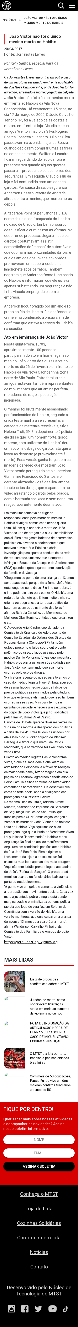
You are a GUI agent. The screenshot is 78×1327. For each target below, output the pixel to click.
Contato (39, 1267)
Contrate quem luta (39, 1238)
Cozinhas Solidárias (39, 1223)
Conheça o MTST (39, 1194)
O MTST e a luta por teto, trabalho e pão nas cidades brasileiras (49, 1058)
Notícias (39, 1252)
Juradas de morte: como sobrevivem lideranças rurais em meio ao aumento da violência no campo (49, 1006)
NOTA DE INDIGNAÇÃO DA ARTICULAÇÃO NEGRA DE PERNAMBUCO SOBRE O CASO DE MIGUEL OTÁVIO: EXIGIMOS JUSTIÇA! (49, 1032)
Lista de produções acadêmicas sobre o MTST (49, 981)
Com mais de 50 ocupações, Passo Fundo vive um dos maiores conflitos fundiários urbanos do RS (50, 1083)
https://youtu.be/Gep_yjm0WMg (31, 942)
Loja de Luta (39, 1209)
